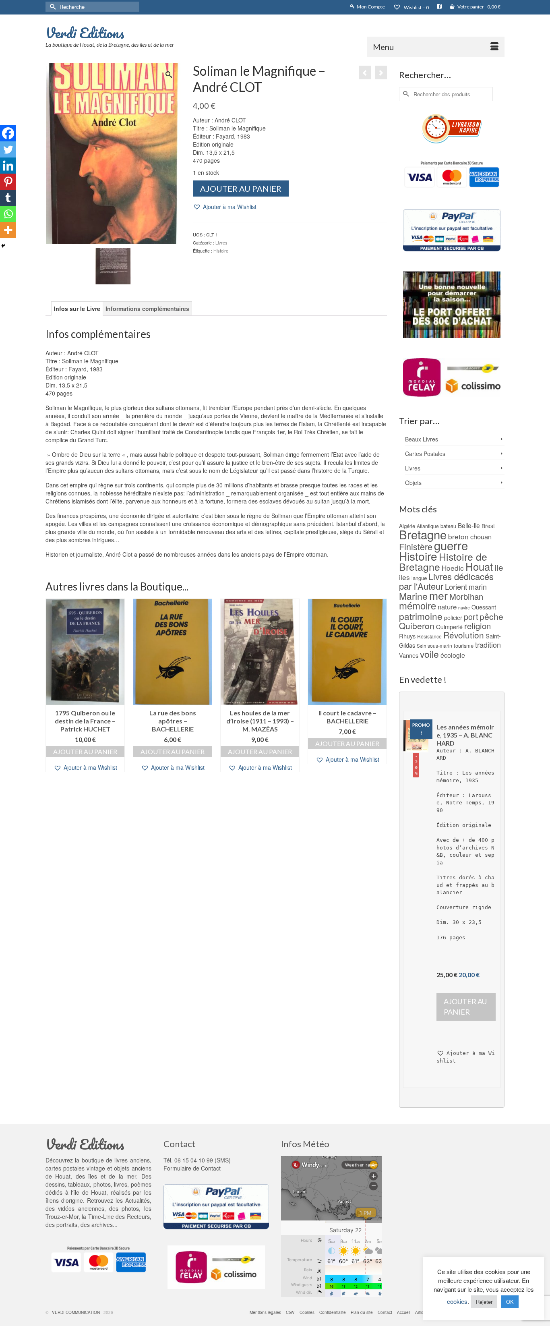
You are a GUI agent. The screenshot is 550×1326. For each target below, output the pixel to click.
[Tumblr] (8, 198)
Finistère (415, 546)
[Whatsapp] (8, 214)
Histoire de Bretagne (443, 561)
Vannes (408, 655)
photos (130, 1208)
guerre (451, 545)
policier (453, 617)
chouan (481, 536)
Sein (421, 645)
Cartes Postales (425, 454)
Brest (488, 526)
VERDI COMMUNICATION (76, 1312)
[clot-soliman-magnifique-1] (113, 265)
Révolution (463, 635)
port (471, 616)
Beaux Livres (421, 439)
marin (478, 586)
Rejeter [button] (484, 1301)
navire (464, 608)
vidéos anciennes (81, 1208)
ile (498, 567)
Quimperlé (449, 627)
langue (419, 578)
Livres (221, 242)
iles (404, 577)
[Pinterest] (8, 182)
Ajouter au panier (240, 188)
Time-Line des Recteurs (119, 1216)
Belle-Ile (469, 525)
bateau (448, 526)
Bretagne (423, 534)
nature (447, 606)
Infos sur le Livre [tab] (77, 309)
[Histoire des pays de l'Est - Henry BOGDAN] (381, 72)
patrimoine (420, 615)
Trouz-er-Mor (62, 1216)
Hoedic (453, 568)
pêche (491, 616)
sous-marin (440, 645)
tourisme (463, 645)
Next (380, 694)
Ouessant (483, 607)
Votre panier (478, 7)
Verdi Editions (84, 32)
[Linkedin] (8, 165)
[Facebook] (8, 133)
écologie (452, 655)
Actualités (137, 1200)
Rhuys (407, 636)
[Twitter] (8, 149)
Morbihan (466, 596)
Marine (413, 596)
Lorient (456, 586)
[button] (224, 207)
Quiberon (416, 625)
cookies (457, 1301)
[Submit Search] (51, 7)
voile (429, 653)
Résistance (429, 636)
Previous (52, 694)
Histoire (220, 250)
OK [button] (510, 1301)
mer (438, 595)
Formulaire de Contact (192, 1168)
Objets (413, 483)
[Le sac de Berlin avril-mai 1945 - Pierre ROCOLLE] (365, 72)
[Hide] (3, 245)
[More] (8, 230)
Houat (479, 566)
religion (477, 626)
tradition (488, 644)
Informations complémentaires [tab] (147, 309)
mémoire (417, 605)
